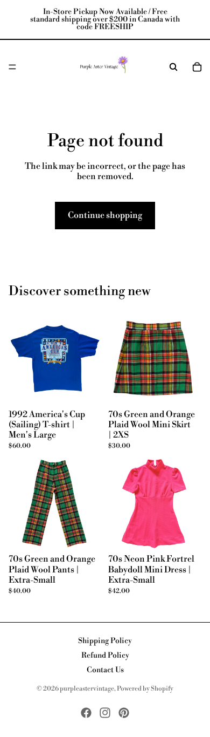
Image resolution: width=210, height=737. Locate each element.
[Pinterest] (123, 712)
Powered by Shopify (145, 689)
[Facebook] (86, 712)
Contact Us (105, 670)
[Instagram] (105, 712)
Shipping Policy (105, 641)
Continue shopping (105, 215)
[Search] (173, 67)
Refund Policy (105, 655)
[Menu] (12, 66)
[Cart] (197, 67)
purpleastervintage (87, 689)
